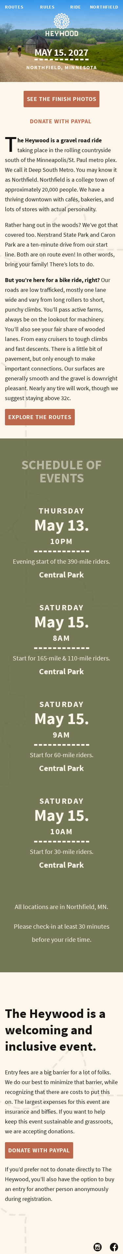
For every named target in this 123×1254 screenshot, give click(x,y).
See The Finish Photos (61, 99)
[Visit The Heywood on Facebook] (114, 1247)
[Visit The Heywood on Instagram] (97, 1247)
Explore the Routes (40, 417)
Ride (75, 7)
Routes (14, 7)
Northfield (104, 7)
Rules (47, 7)
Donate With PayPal (61, 121)
